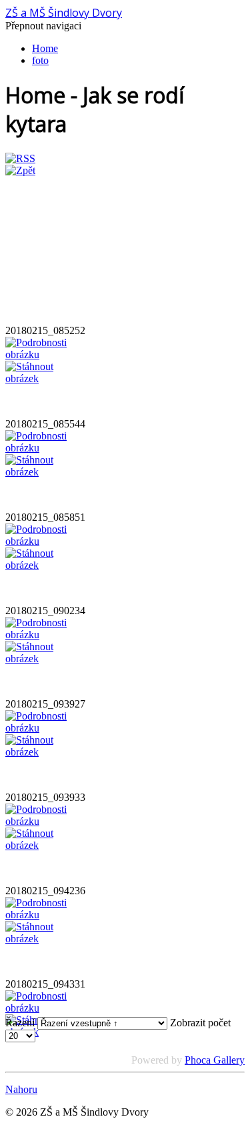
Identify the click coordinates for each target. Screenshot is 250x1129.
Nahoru (21, 1089)
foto (40, 60)
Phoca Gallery (215, 1060)
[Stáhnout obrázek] (38, 378)
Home (45, 48)
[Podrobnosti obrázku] (38, 354)
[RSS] (20, 158)
